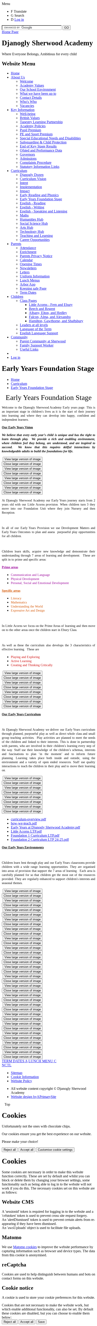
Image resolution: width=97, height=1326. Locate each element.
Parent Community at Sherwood (43, 341)
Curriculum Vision (33, 179)
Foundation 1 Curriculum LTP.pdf (35, 835)
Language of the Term (35, 329)
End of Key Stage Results (38, 146)
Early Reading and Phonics (39, 195)
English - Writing (32, 207)
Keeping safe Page (33, 288)
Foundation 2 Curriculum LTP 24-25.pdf (40, 839)
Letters (25, 272)
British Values (30, 118)
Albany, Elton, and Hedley (48, 313)
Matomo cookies (25, 1247)
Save (41, 1322)
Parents (16, 244)
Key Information (23, 110)
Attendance (28, 248)
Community (19, 337)
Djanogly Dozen (32, 175)
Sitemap (16, 1073)
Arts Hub (26, 227)
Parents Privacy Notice (36, 256)
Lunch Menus (30, 280)
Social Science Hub (34, 223)
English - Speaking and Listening (43, 211)
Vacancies (27, 106)
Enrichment (28, 252)
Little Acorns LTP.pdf (26, 831)
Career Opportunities (35, 240)
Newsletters (28, 268)
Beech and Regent (42, 309)
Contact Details (31, 97)
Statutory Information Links (39, 167)
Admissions (28, 158)
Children (17, 296)
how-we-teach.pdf (24, 823)
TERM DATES (15, 1061)
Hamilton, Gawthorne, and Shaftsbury (56, 321)
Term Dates (28, 292)
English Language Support (39, 333)
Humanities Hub (31, 219)
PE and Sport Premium (36, 134)
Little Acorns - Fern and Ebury (51, 305)
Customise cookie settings (55, 1149)
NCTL (7, 1065)
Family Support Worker (36, 345)
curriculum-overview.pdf (28, 819)
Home (15, 73)
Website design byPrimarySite (33, 1097)
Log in (19, 19)
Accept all (26, 1149)
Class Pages (28, 301)
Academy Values (32, 85)
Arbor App (27, 284)
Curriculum (19, 171)
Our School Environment (38, 89)
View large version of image (23, 459)
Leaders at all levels (34, 325)
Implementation (31, 187)
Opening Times (31, 264)
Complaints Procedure (35, 162)
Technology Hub (32, 231)
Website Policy (21, 1081)
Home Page (10, 32)
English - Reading (33, 203)
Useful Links (29, 349)
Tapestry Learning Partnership (41, 122)
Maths (24, 215)
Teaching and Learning (36, 236)
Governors (27, 154)
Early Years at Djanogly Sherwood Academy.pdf (45, 827)
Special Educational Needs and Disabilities (50, 138)
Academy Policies (33, 126)
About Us (18, 77)
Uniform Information (35, 276)
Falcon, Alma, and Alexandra (50, 317)
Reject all (10, 1149)
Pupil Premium (30, 130)
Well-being (27, 114)
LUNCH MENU (42, 1061)
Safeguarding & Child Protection (43, 142)
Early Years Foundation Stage (41, 199)
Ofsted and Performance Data (41, 150)
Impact (25, 191)
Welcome (26, 81)
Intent (24, 183)
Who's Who (28, 102)
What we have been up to (38, 93)
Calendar (26, 260)
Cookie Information (25, 1077)
